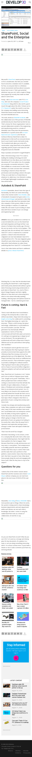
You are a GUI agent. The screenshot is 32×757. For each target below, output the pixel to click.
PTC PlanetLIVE (6, 108)
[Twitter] (6, 49)
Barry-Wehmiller (22, 501)
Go (16, 658)
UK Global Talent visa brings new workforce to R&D (20, 713)
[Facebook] (3, 49)
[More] (21, 49)
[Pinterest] (12, 49)
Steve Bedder (22, 195)
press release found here (16, 250)
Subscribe (25, 750)
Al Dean (21, 41)
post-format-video (12, 30)
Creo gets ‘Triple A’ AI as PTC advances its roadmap (20, 721)
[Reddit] (15, 49)
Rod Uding (12, 501)
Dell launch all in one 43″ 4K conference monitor (19, 704)
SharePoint (12, 79)
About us (10, 750)
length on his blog (6, 319)
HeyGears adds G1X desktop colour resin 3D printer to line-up (19, 686)
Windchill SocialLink (19, 117)
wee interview (14, 99)
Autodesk (4, 190)
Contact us (18, 753)
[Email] (18, 49)
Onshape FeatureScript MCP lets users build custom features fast (19, 696)
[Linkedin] (9, 49)
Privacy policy (27, 753)
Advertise (18, 750)
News (3, 30)
